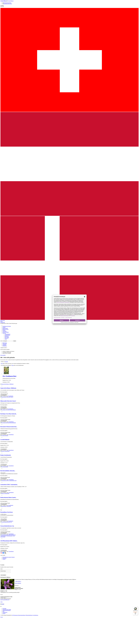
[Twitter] (5, 553)
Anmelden (4, 344)
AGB (13, 615)
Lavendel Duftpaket (4, 439)
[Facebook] (3, 553)
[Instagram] (1, 553)
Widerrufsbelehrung (29, 615)
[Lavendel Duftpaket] (4, 435)
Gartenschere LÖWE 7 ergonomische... (9, 484)
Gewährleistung (35, 615)
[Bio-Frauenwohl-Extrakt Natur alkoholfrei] (8, 422)
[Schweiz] (69, 111)
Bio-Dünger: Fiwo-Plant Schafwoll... (8, 413)
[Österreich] (69, 215)
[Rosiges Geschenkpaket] (5, 451)
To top (1, 617)
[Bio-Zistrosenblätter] (4, 466)
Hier (2, 363)
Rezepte (4, 613)
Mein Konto (5, 342)
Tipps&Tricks (5, 612)
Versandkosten (10, 408)
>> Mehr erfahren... (18, 581)
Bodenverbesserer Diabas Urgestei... (8, 497)
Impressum (16, 615)
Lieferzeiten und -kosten (7, 609)
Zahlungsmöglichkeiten (7, 610)
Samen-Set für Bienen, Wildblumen (8, 388)
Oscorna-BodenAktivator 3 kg (7, 525)
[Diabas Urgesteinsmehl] (4, 493)
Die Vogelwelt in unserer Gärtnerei (9, 557)
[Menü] (137, 607)
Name (1, 568)
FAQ (3, 611)
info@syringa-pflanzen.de (4, 599)
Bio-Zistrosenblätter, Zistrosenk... (7, 470)
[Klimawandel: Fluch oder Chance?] (6, 396)
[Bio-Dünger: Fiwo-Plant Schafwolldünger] (8, 409)
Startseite (6, 361)
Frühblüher (4, 558)
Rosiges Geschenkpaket (5, 455)
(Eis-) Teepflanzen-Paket (9, 376)
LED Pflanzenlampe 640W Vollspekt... (9, 540)
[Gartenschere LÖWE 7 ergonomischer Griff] (8, 480)
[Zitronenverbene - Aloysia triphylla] (6, 373)
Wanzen (4, 559)
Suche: (1, 340)
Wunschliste (5, 343)
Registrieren (5, 345)
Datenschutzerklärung (21, 615)
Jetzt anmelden (2, 355)
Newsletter (4, 608)
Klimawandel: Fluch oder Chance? (8, 400)
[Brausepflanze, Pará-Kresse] (5, 506)
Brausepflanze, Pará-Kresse (6, 512)
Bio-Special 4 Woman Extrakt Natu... (8, 426)
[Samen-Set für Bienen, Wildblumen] (6, 384)
